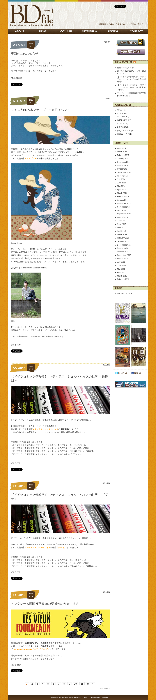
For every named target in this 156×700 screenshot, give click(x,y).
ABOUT (107, 42)
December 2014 (124, 162)
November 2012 (124, 248)
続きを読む (16, 345)
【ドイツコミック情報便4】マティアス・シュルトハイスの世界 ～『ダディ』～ (131, 87)
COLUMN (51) (123, 117)
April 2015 (121, 148)
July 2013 (121, 221)
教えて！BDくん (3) (125, 131)
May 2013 (121, 228)
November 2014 (124, 166)
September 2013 (124, 214)
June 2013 (121, 224)
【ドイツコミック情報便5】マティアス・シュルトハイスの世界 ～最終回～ (131, 79)
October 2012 (122, 252)
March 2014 (122, 193)
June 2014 (121, 183)
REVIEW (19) (122, 124)
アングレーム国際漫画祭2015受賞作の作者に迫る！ (46, 603)
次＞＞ (90, 683)
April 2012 (121, 272)
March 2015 (122, 152)
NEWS (107, 98)
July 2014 (121, 179)
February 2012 (123, 279)
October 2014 (122, 169)
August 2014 (122, 176)
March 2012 (122, 276)
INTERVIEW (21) (124, 120)
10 (75, 683)
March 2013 (122, 234)
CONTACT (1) (123, 127)
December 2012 (124, 245)
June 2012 (121, 265)
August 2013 (122, 217)
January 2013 (123, 241)
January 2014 (123, 200)
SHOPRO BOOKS (124, 294)
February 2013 (123, 238)
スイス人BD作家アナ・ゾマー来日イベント (40, 110)
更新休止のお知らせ (24, 53)
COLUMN (106, 365)
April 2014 (121, 190)
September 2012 (124, 255)
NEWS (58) (121, 113)
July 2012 (121, 262)
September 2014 (124, 172)
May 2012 (121, 269)
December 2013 (124, 203)
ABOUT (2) (121, 110)
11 (82, 683)
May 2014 (121, 186)
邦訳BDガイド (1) (124, 134)
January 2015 (123, 159)
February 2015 (123, 155)
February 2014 (123, 196)
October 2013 (122, 210)
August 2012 (122, 259)
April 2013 (121, 231)
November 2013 (124, 207)
